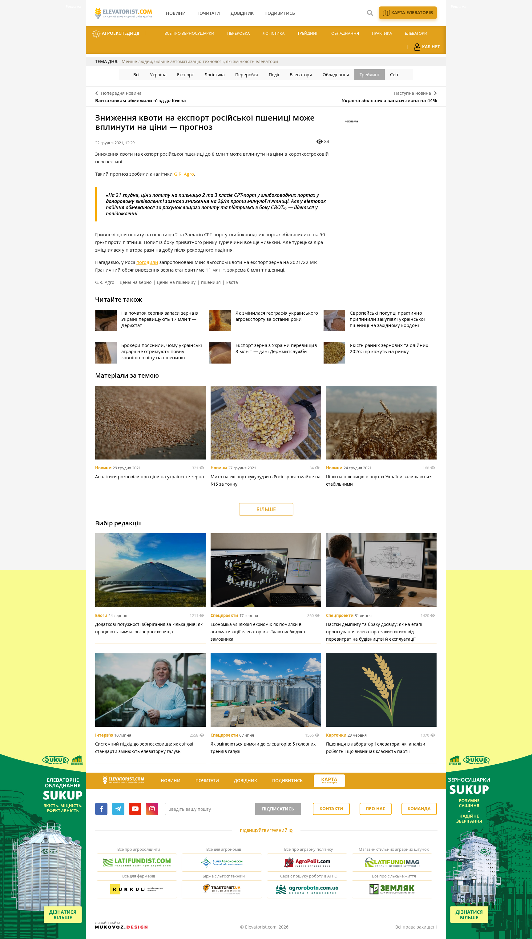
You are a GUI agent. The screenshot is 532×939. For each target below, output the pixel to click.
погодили (147, 262)
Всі (136, 75)
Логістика (273, 33)
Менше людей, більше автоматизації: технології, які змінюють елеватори (200, 61)
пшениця (211, 282)
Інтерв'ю (104, 735)
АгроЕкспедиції (120, 33)
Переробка (238, 33)
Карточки (336, 735)
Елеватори (416, 33)
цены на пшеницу (176, 282)
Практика (382, 33)
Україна (158, 75)
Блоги (101, 615)
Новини (103, 468)
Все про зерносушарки (189, 33)
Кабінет (430, 47)
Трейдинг (307, 33)
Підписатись (278, 809)
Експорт (185, 75)
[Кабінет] (356, 781)
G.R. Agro (184, 174)
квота (232, 282)
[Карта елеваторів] (329, 780)
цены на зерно (135, 282)
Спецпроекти (224, 615)
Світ (394, 75)
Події (274, 75)
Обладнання (345, 33)
